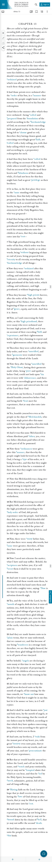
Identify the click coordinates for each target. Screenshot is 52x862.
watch (22, 766)
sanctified (33, 351)
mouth (11, 604)
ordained (12, 79)
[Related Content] (41, 11)
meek (10, 780)
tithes (32, 436)
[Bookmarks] (36, 11)
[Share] (3, 47)
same (17, 192)
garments (17, 354)
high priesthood (29, 321)
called (33, 114)
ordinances (26, 448)
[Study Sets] (31, 11)
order (14, 95)
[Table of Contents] (3, 12)
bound (11, 819)
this (9, 835)
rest (23, 236)
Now (43, 588)
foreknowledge (38, 122)
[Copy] (3, 43)
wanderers (23, 644)
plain (10, 637)
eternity (11, 259)
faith (38, 139)
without (25, 252)
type (25, 459)
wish (37, 736)
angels (26, 660)
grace (17, 309)
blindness (23, 173)
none (9, 545)
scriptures (12, 565)
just (45, 710)
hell (40, 819)
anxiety (16, 743)
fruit (26, 400)
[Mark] (3, 38)
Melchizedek (35, 416)
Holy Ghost (17, 367)
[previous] (13, 859)
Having (13, 789)
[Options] (47, 11)
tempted (30, 770)
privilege (35, 180)
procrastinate (35, 750)
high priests (33, 295)
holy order (13, 512)
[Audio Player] (43, 853)
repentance (13, 335)
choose (23, 132)
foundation (32, 118)
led (40, 773)
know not (29, 694)
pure (28, 371)
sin (42, 374)
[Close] (3, 33)
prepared (12, 118)
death (39, 823)
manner (37, 95)
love (20, 796)
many (29, 538)
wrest (10, 568)
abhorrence (30, 377)
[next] (39, 859)
